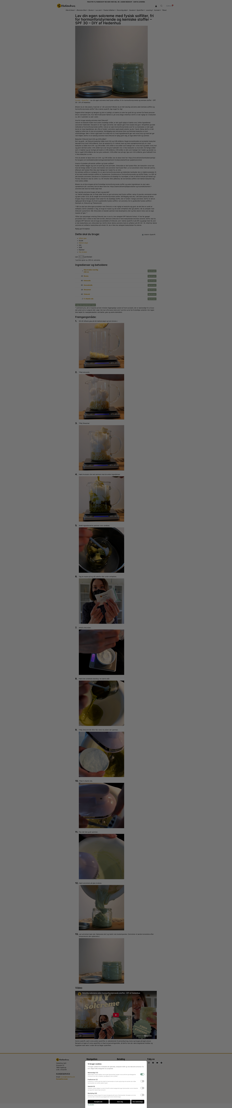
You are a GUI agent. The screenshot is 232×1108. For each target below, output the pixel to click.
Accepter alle (98, 1101)
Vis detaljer (91, 1104)
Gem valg (120, 1101)
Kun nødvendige (138, 1101)
